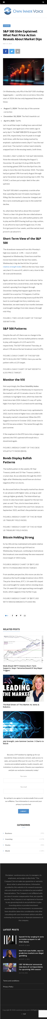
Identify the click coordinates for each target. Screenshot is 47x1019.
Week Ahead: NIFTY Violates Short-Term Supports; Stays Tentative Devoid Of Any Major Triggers (22, 668)
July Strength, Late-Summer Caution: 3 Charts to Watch (23, 742)
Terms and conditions (11, 981)
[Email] (25, 615)
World (7, 851)
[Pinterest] (20, 615)
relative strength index (12, 266)
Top (24, 1014)
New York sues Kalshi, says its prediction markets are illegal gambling (31, 953)
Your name (23, 776)
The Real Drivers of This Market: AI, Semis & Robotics (21, 706)
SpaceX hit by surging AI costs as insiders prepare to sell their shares (31, 939)
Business (8, 833)
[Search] (43, 2)
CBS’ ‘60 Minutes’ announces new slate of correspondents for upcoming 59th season (31, 967)
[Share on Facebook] (5, 51)
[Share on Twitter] (12, 51)
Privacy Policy (8, 987)
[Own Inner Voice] (23, 11)
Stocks (7, 26)
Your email (23, 787)
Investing (8, 839)
